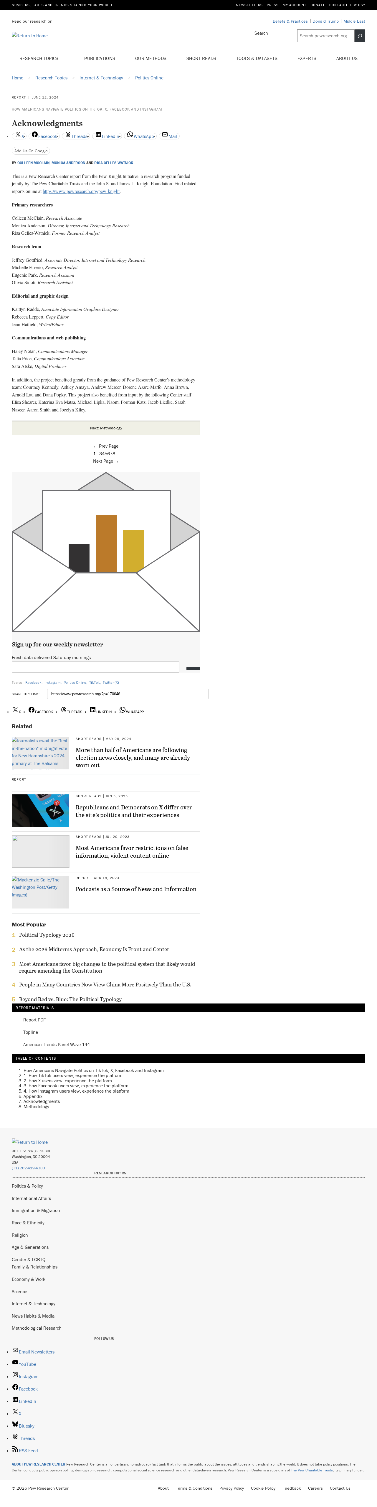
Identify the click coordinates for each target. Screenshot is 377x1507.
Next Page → (106, 461)
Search (261, 33)
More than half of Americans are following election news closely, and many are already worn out (133, 757)
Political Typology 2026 (47, 934)
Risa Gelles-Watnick (113, 163)
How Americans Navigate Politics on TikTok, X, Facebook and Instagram (87, 109)
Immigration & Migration (36, 1210)
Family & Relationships (34, 1267)
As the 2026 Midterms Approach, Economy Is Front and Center (94, 949)
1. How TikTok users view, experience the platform (73, 1075)
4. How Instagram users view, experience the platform (76, 1091)
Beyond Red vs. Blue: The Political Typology (70, 999)
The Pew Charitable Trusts (312, 1470)
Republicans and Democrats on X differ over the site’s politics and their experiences (134, 811)
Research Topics (39, 58)
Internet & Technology (33, 1303)
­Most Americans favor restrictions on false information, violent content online (132, 851)
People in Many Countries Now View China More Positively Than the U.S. (105, 984)
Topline (30, 1032)
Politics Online (75, 682)
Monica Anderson (68, 163)
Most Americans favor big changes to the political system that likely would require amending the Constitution (107, 967)
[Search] (360, 35)
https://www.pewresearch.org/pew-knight (81, 191)
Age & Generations (30, 1247)
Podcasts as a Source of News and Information (136, 889)
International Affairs (31, 1198)
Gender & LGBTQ (28, 1259)
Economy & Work (28, 1279)
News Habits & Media (33, 1316)
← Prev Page (105, 446)
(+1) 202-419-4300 (28, 1168)
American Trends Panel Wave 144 (56, 1044)
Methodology (36, 1106)
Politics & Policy (27, 1186)
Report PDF (34, 1020)
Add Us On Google (31, 151)
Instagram (52, 682)
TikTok (94, 682)
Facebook (33, 682)
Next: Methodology (106, 428)
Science (19, 1291)
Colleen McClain (33, 163)
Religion (20, 1235)
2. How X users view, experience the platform (68, 1080)
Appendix (33, 1096)
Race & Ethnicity (28, 1223)
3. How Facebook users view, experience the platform (76, 1085)
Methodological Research (37, 1328)
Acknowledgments (42, 1101)
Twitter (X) (111, 682)
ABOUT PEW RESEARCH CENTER (38, 1464)
